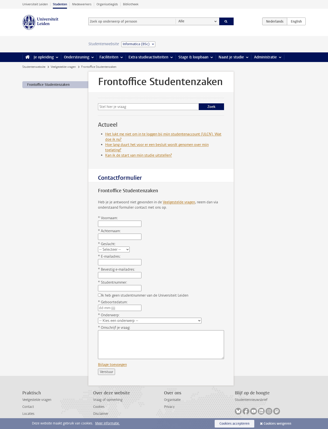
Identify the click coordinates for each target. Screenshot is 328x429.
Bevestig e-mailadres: (116, 269)
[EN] (296, 21)
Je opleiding (44, 57)
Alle (181, 21)
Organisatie (172, 400)
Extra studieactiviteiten (148, 57)
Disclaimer (100, 413)
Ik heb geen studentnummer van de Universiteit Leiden (144, 295)
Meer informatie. (107, 423)
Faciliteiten (108, 57)
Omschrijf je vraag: (114, 327)
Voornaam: (108, 218)
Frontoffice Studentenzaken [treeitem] (48, 84)
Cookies (98, 406)
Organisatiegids (107, 4)
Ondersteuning (76, 57)
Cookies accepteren (234, 423)
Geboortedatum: (113, 302)
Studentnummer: (112, 282)
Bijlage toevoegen (112, 364)
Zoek (211, 106)
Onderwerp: (109, 315)
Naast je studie (231, 57)
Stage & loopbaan (193, 57)
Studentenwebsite (33, 67)
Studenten (60, 4)
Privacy (169, 406)
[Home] (26, 57)
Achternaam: (109, 231)
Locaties (28, 413)
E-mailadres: (109, 256)
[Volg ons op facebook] (246, 411)
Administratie (265, 57)
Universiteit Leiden (35, 4)
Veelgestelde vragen (63, 67)
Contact (28, 406)
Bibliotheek (131, 4)
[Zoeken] (226, 21)
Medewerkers (81, 4)
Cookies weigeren (277, 423)
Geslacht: (107, 244)
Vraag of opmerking (107, 400)
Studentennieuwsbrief (251, 400)
